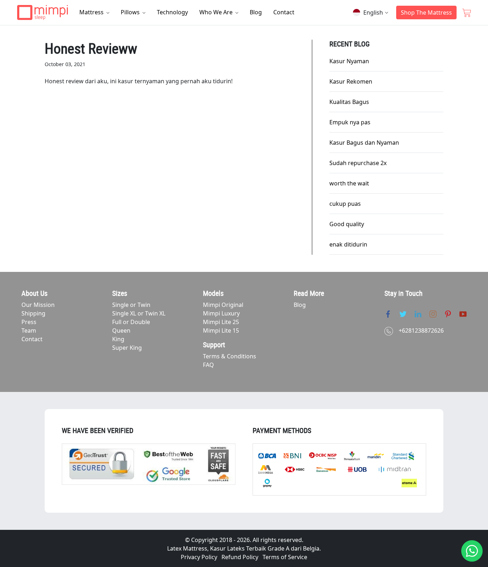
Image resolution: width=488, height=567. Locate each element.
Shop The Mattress (426, 12)
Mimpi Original (223, 305)
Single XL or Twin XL (138, 313)
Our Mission (38, 305)
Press (28, 322)
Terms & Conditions (229, 356)
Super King (127, 348)
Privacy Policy (199, 557)
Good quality (346, 224)
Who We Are (216, 12)
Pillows (131, 12)
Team (28, 330)
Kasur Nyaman (349, 61)
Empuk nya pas (349, 122)
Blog (256, 12)
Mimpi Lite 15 (221, 330)
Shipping (33, 313)
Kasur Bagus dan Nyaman (364, 142)
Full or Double (131, 322)
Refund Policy (239, 557)
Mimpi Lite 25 (221, 322)
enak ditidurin (348, 244)
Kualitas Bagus (349, 102)
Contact (283, 12)
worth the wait (349, 183)
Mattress (92, 12)
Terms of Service (285, 557)
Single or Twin (131, 305)
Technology (172, 12)
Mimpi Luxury (221, 313)
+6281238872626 (421, 330)
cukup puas (345, 204)
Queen (121, 330)
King (118, 339)
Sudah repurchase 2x (358, 163)
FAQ (208, 365)
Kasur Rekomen (350, 81)
